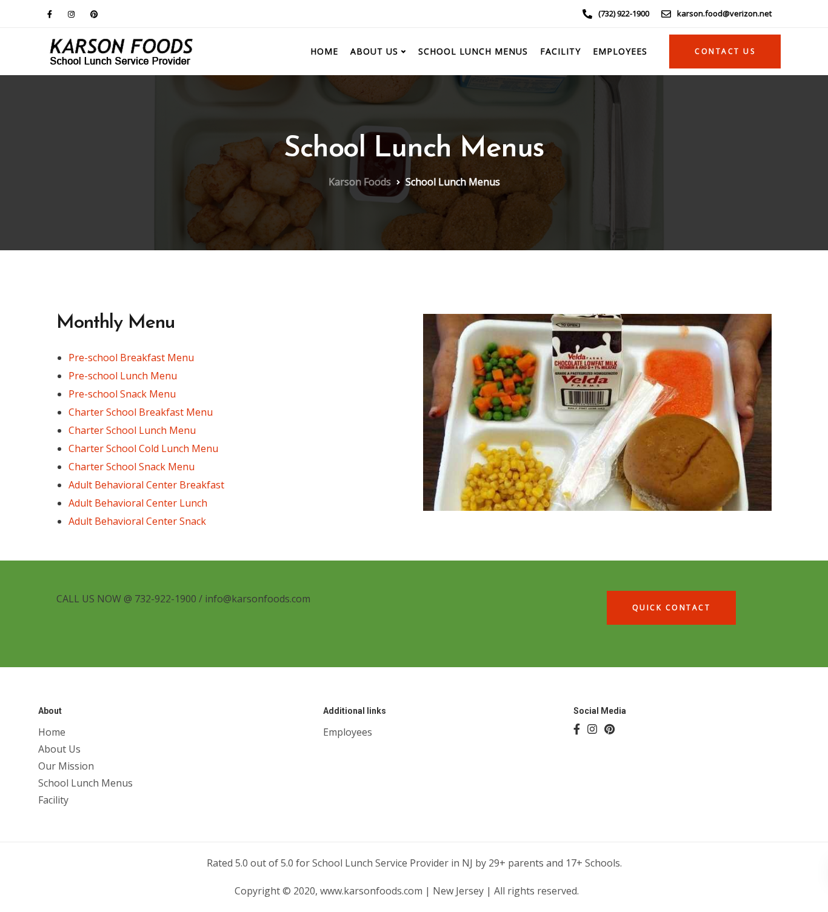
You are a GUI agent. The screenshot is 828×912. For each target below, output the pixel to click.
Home (324, 51)
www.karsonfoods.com (372, 890)
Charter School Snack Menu (131, 466)
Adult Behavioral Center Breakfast (146, 484)
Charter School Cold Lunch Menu (143, 448)
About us (374, 51)
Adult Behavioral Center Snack (137, 521)
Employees (620, 51)
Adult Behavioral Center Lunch (137, 503)
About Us (59, 749)
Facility (560, 51)
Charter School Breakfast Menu (140, 412)
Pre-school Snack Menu (122, 394)
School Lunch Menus (473, 51)
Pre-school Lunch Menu (122, 375)
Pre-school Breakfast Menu (131, 357)
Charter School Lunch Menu (132, 430)
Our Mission (66, 766)
